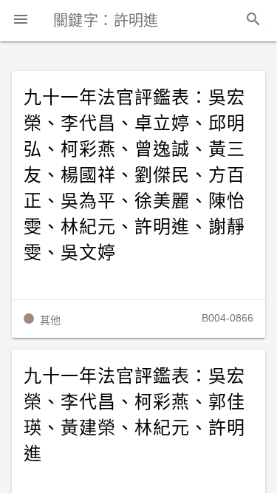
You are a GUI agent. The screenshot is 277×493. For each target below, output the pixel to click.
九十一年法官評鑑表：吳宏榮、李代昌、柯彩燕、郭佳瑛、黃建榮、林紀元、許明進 (134, 415)
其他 (50, 320)
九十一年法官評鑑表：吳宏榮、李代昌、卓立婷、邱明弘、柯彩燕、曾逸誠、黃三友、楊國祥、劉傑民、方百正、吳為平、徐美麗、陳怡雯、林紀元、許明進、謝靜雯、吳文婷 (134, 175)
